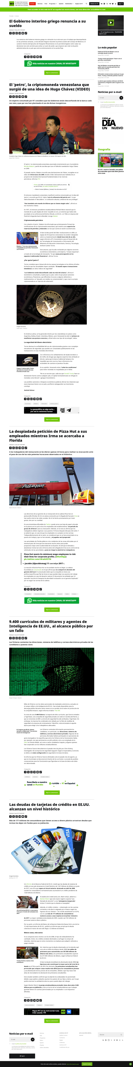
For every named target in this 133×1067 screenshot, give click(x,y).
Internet (35, 777)
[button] (111, 22)
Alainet (55, 216)
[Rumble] (104, 3)
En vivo (32, 4)
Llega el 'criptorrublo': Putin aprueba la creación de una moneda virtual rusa (25, 369)
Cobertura (62, 1042)
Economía (27, 403)
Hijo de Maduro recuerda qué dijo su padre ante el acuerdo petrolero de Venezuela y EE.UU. (109, 67)
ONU (25, 742)
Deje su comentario (52, 73)
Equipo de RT (79, 4)
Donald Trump (69, 374)
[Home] (11, 3)
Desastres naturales (40, 594)
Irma (75, 516)
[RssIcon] (122, 1040)
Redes (67, 594)
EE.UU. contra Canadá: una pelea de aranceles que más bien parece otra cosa (111, 171)
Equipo (61, 1040)
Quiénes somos (63, 1035)
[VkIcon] (101, 3)
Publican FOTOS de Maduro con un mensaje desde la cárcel (108, 52)
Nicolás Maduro (29, 166)
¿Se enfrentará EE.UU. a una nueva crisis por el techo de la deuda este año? (27, 911)
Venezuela (44, 403)
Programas (52, 4)
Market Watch (44, 899)
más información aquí (72, 1064)
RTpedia (42, 1045)
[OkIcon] (115, 3)
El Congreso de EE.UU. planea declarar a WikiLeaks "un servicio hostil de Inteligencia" (27, 731)
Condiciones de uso (64, 1047)
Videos (41, 1040)
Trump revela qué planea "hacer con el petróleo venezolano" (110, 59)
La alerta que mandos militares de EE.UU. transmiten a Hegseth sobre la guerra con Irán (111, 82)
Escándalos (51, 594)
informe (29, 884)
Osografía (104, 149)
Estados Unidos (45, 777)
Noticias (40, 4)
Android (81, 1035)
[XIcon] (107, 3)
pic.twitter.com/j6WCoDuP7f (50, 186)
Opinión (61, 4)
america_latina (54, 403)
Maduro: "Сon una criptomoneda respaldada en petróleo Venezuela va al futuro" (27, 247)
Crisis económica (29, 1005)
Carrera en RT (62, 1045)
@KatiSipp (61, 556)
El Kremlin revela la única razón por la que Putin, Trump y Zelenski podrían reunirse (111, 75)
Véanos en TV (94, 4)
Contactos (62, 1038)
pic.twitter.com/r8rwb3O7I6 (37, 559)
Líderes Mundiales (44, 1047)
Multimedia (68, 4)
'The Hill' (57, 711)
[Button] (86, 4)
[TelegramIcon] (110, 3)
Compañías (28, 594)
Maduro (36, 403)
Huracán (60, 594)
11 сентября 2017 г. (56, 563)
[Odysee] (108, 1040)
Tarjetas (39, 1005)
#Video (36, 184)
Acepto (107, 102)
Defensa (27, 777)
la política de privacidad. (109, 102)
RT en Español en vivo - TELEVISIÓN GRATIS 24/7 (110, 33)
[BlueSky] (112, 3)
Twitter (48, 524)
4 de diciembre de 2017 (60, 189)
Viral (45, 4)
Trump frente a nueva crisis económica (25, 961)
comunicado (37, 570)
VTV (38, 179)
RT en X (22, 1056)
